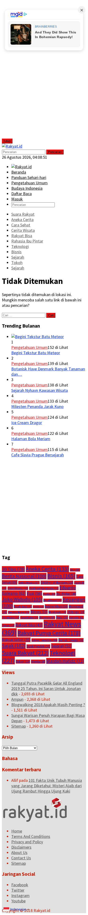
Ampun (17, 699)
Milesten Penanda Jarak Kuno (37, 406)
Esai (34, 593)
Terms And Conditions (30, 836)
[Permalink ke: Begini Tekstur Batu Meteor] (37, 336)
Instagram (20, 895)
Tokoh (23, 662)
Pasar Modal (29, 617)
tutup (7, 141)
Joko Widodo (22, 599)
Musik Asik (57, 612)
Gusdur (49, 594)
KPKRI (38, 606)
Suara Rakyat (25, 653)
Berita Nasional (24, 576)
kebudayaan (52, 600)
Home (16, 831)
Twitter (17, 890)
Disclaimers (21, 847)
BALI (75, 570)
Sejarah (61, 646)
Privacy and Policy (27, 841)
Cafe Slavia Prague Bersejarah (37, 455)
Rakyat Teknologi (44, 640)
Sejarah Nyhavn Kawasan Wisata (39, 390)
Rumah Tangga (71, 640)
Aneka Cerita (47, 568)
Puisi (62, 617)
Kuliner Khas (56, 606)
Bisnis (61, 575)
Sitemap (18, 726)
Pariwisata (10, 617)
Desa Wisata (18, 588)
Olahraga (75, 612)
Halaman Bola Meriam (30, 438)
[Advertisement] (36, 72)
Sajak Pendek (38, 646)
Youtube (18, 901)
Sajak (14, 645)
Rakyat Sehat (16, 639)
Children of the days (57, 583)
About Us (19, 852)
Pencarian (55, 152)
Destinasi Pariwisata (44, 588)
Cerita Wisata (29, 582)
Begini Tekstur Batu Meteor (35, 352)
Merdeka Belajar (19, 612)
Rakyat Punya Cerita (49, 633)
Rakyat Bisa (29, 625)
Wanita (38, 662)
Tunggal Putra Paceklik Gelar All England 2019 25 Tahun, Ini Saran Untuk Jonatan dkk (46, 688)
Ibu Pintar (66, 593)
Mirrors (39, 612)
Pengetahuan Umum (29, 347)
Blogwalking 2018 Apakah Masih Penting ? (48, 704)
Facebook (19, 884)
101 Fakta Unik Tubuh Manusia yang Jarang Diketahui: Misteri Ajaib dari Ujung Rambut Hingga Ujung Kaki (46, 786)
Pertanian (47, 617)
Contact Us (21, 858)
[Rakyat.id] (12, 146)
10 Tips (13, 569)
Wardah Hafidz (65, 661)
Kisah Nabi (23, 606)
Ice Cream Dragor (26, 422)
